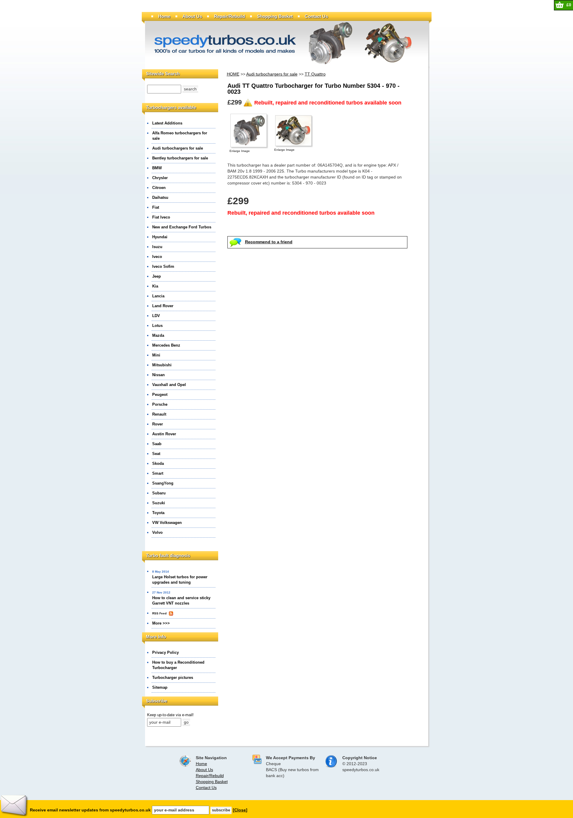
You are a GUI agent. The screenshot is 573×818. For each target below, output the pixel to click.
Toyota (158, 513)
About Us (192, 16)
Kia (155, 286)
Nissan (158, 375)
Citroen (159, 187)
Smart (157, 473)
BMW (157, 168)
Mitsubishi (162, 365)
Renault (159, 414)
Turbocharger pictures (172, 677)
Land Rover (162, 306)
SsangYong (162, 483)
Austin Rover (164, 434)
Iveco (157, 256)
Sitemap (159, 687)
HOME (233, 74)
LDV (156, 315)
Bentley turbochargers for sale (180, 158)
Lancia (158, 296)
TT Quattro (315, 74)
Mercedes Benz (166, 345)
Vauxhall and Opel (169, 384)
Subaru (159, 493)
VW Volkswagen (167, 522)
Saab (156, 444)
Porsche (159, 404)
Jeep (156, 276)
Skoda (158, 463)
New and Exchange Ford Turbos (181, 227)
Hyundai (159, 237)
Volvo (157, 532)
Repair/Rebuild (229, 16)
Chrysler (160, 178)
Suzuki (158, 503)
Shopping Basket (275, 16)
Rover (157, 424)
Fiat (155, 207)
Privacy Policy (165, 652)
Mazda (158, 335)
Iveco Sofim (163, 266)
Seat (156, 453)
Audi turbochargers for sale (177, 148)
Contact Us (316, 16)
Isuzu (157, 247)
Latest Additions (167, 123)
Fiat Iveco (161, 217)
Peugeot (159, 394)
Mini (156, 355)
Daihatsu (160, 197)
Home (164, 16)
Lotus (157, 325)
